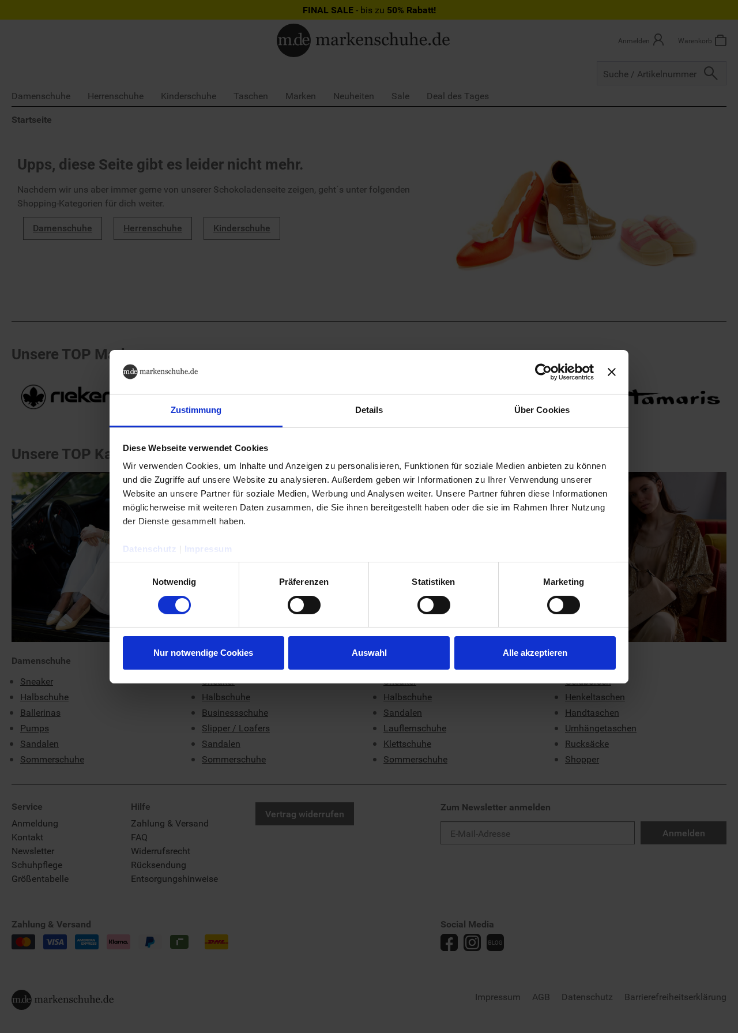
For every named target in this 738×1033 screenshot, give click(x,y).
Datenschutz (150, 549)
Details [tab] (369, 410)
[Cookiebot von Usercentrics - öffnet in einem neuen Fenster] (543, 372)
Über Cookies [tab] (542, 410)
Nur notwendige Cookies (203, 653)
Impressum (208, 549)
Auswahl (369, 653)
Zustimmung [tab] (196, 410)
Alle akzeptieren (535, 653)
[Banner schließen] (612, 372)
